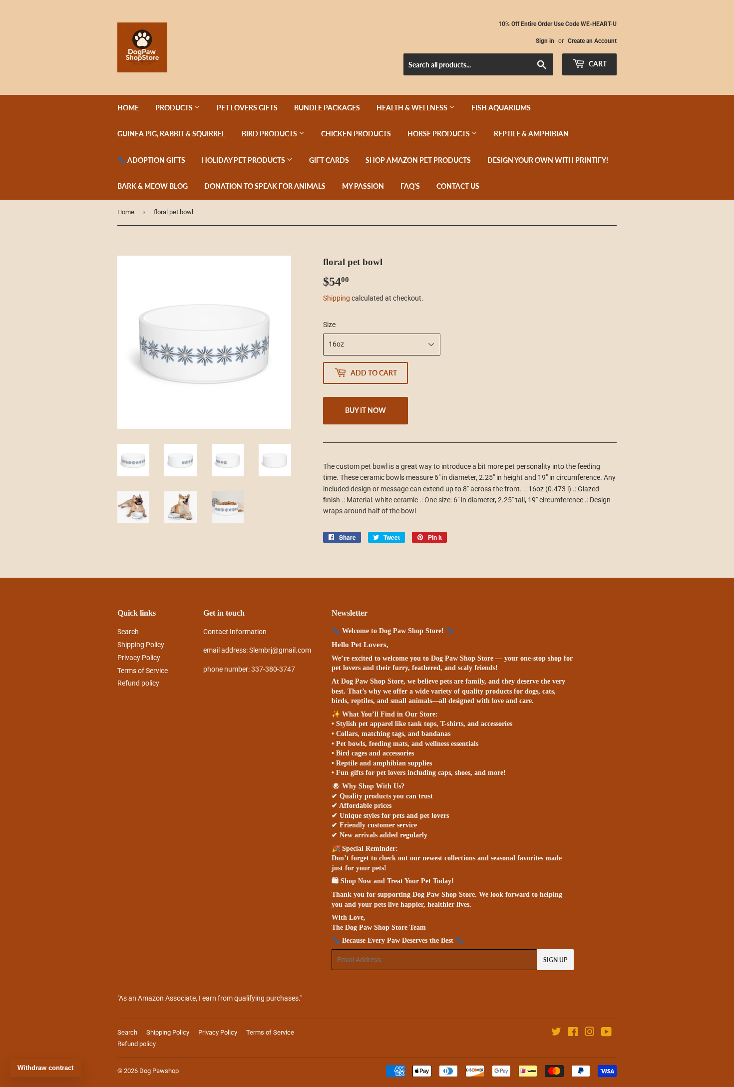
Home (128, 107)
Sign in (545, 40)
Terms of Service (142, 671)
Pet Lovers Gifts (247, 107)
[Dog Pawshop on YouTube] (606, 1033)
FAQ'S (410, 186)
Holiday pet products (244, 160)
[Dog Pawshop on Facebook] (573, 1033)
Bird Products (270, 133)
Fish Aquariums (501, 107)
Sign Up (555, 960)
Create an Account (592, 40)
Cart (597, 63)
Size (329, 325)
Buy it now (365, 410)
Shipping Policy (140, 645)
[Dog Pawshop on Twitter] (556, 1033)
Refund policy (138, 683)
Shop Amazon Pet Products (418, 160)
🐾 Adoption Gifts (151, 160)
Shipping (336, 298)
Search (128, 632)
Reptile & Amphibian (531, 133)
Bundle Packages (327, 107)
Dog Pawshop (159, 1071)
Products (174, 107)
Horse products (439, 133)
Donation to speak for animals (265, 186)
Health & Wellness (412, 107)
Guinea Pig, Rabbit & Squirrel (171, 133)
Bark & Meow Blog (152, 186)
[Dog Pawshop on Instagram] (590, 1033)
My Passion (363, 186)
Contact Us (457, 186)
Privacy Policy (138, 658)
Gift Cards (329, 160)
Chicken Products (356, 133)
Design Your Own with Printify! (547, 160)
